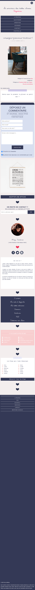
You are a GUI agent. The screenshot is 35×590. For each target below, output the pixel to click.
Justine (5, 366)
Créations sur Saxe (17, 320)
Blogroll (17, 402)
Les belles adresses (17, 305)
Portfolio (17, 31)
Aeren (21, 365)
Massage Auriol (7, 337)
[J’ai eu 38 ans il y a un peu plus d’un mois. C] (17, 422)
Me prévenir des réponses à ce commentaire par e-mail (17, 155)
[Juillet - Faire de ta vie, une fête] (17, 459)
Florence (22, 339)
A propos (17, 17)
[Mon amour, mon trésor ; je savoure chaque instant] (17, 440)
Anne (21, 337)
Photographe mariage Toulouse (26, 340)
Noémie (5, 373)
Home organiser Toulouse (25, 342)
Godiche (5, 342)
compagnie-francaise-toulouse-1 (17, 38)
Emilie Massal (7, 340)
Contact (17, 28)
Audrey (21, 371)
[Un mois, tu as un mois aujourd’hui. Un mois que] (17, 477)
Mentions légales (17, 410)
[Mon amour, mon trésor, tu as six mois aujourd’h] (17, 533)
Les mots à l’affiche (17, 301)
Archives (17, 313)
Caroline (22, 368)
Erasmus (17, 309)
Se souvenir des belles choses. (17, 9)
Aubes (21, 370)
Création (17, 22)
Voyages (17, 25)
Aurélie (21, 373)
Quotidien (17, 20)
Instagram (21, 252)
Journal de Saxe (7, 339)
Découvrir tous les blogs (17, 379)
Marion (5, 370)
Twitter (25, 82)
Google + (30, 82)
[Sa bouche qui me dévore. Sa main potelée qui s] (17, 551)
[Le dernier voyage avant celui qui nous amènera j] (17, 496)
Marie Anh (6, 368)
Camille (21, 366)
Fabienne (6, 371)
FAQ (17, 316)
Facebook (21, 82)
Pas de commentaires (28, 84)
